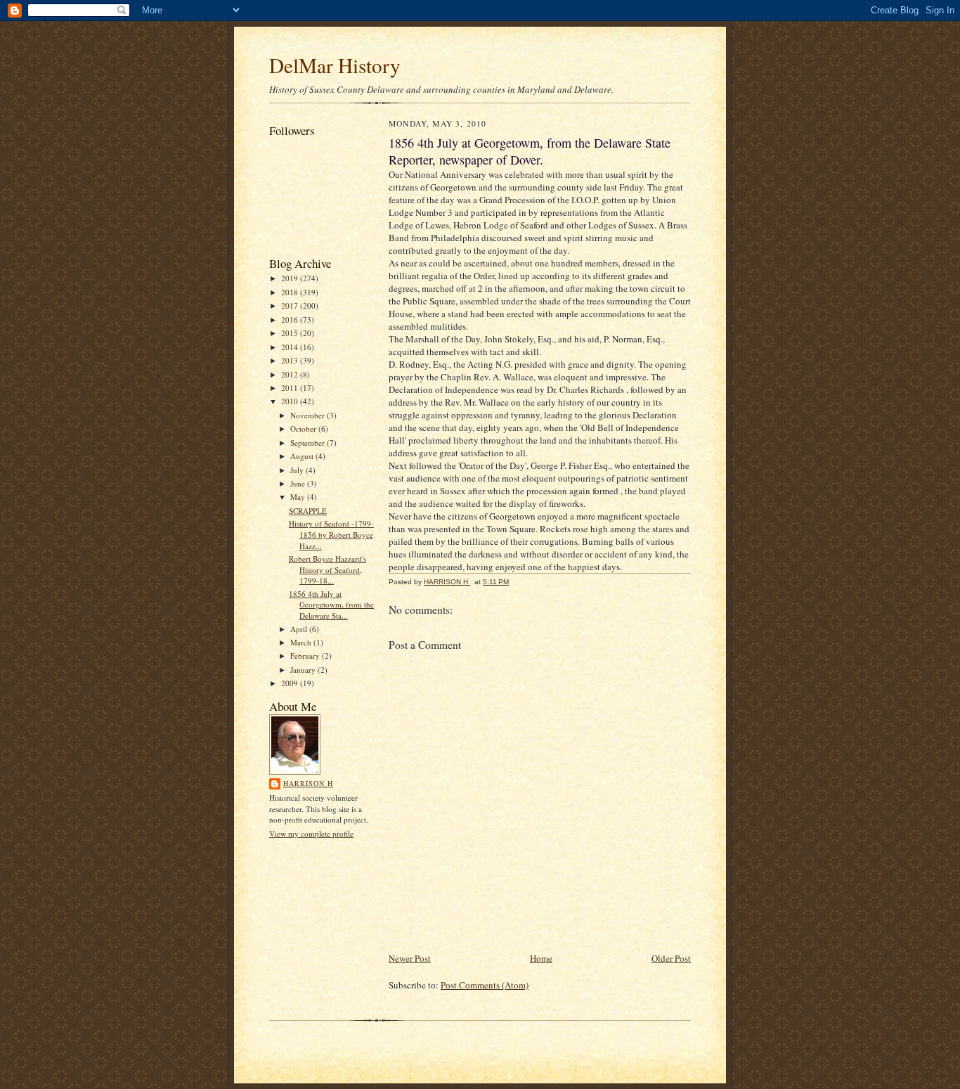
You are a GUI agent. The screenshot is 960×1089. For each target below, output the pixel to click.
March (301, 642)
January (304, 669)
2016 (290, 319)
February (306, 655)
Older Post (671, 958)
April (299, 629)
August (303, 456)
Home (541, 958)
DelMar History (335, 65)
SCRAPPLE (308, 510)
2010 (290, 401)
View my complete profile (311, 833)
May (298, 496)
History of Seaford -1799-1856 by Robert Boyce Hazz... (331, 534)
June (298, 483)
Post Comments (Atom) (484, 985)
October (304, 428)
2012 (290, 374)
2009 (290, 683)
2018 (290, 292)
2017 (290, 305)
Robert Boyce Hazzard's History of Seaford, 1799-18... (327, 569)
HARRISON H (308, 783)
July (298, 470)
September (308, 442)
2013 (290, 360)
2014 (290, 347)
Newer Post (410, 958)
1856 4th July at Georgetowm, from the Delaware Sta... (331, 604)
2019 (290, 278)
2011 (290, 387)
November (308, 415)
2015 (290, 333)
